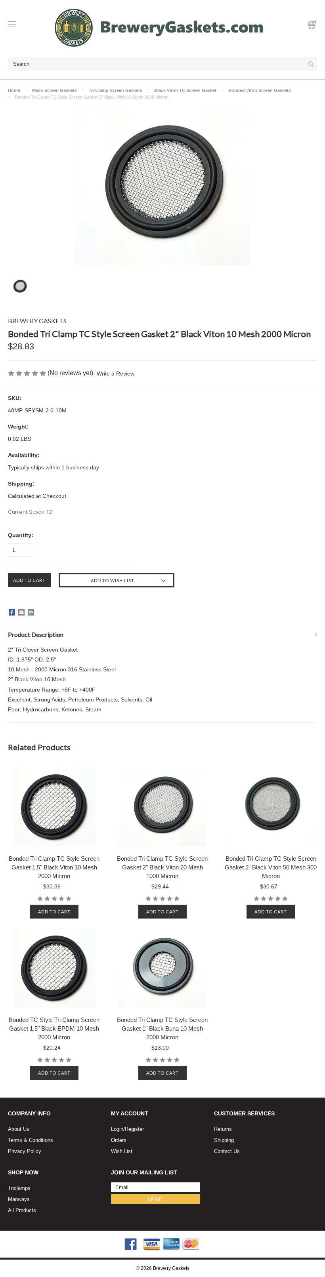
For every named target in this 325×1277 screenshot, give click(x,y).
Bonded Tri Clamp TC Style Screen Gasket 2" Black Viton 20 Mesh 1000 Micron (162, 867)
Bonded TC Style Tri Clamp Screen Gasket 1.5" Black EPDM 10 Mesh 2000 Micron (54, 1028)
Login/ (118, 1129)
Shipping (224, 1140)
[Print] (31, 612)
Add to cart (54, 911)
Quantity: (20, 535)
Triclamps (19, 1188)
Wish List (121, 1151)
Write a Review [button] (115, 373)
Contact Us (227, 1151)
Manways (19, 1199)
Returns (223, 1129)
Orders (118, 1140)
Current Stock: (31, 512)
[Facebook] (12, 612)
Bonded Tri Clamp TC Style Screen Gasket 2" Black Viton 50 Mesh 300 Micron (271, 867)
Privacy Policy (24, 1151)
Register (134, 1129)
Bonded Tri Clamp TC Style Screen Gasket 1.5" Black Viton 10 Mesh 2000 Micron (54, 867)
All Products (22, 1210)
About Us (18, 1129)
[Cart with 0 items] (312, 24)
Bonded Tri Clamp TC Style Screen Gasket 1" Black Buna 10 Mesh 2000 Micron (162, 1028)
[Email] (21, 612)
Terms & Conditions (30, 1140)
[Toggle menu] (15, 24)
